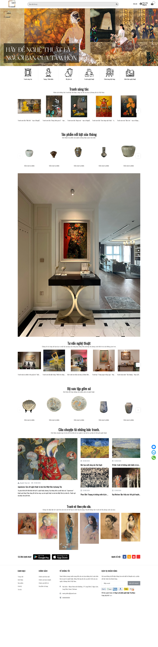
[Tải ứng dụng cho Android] (41, 557)
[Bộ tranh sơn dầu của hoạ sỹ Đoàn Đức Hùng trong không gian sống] (79, 360)
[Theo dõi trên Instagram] (138, 557)
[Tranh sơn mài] (128, 106)
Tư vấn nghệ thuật (79, 343)
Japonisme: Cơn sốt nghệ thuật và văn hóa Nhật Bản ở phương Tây (40, 487)
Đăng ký (144, 5)
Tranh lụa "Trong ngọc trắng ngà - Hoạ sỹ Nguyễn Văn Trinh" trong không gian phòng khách (103, 375)
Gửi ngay (135, 583)
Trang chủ (20, 576)
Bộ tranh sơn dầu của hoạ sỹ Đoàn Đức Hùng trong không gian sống (79, 375)
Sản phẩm (20, 583)
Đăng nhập (145, 3)
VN (134, 4)
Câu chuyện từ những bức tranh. (79, 429)
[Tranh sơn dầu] (29, 106)
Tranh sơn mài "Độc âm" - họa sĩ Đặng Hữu (128, 120)
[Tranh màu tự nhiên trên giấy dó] (29, 360)
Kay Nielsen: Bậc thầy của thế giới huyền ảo (126, 494)
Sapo (110, 595)
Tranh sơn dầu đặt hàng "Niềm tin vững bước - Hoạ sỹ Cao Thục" (54, 375)
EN (136, 4)
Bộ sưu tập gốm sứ (79, 388)
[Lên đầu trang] (153, 635)
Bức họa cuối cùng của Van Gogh (91, 465)
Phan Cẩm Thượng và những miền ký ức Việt (95, 494)
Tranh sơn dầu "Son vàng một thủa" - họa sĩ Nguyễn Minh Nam (103, 120)
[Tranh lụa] (103, 360)
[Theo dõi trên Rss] (129, 557)
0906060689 (66, 597)
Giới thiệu (20, 580)
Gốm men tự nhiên (29, 166)
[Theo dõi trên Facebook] (124, 557)
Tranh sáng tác (79, 89)
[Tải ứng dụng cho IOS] (60, 557)
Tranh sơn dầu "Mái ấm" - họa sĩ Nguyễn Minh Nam (29, 120)
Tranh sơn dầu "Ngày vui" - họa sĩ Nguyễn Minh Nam (79, 120)
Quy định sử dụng (43, 586)
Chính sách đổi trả (44, 583)
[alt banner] (79, 255)
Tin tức (20, 589)
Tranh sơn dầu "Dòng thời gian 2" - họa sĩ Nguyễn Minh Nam (54, 120)
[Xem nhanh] (29, 115)
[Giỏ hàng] (152, 4)
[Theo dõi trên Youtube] (134, 557)
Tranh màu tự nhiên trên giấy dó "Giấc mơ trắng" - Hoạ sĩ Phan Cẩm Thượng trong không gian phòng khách (29, 375)
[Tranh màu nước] (128, 360)
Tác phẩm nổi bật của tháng (79, 134)
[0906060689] (154, 458)
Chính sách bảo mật (44, 576)
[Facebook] (154, 447)
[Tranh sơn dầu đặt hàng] (54, 360)
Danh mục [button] (21, 571)
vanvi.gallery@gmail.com (69, 593)
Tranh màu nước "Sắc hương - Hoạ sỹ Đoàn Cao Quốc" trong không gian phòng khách (128, 375)
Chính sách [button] (43, 571)
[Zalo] (154, 452)
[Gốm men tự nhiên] (29, 152)
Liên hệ (20, 586)
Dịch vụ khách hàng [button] (109, 571)
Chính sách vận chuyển (45, 580)
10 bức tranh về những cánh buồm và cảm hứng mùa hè (126, 465)
